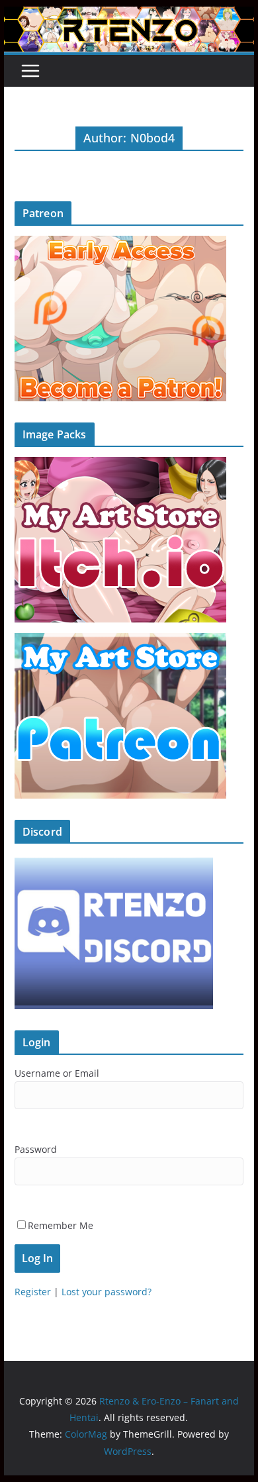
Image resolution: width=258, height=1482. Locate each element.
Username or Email (57, 1073)
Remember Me (60, 1225)
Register (33, 1291)
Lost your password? (106, 1291)
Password (36, 1149)
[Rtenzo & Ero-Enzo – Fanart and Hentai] (129, 16)
